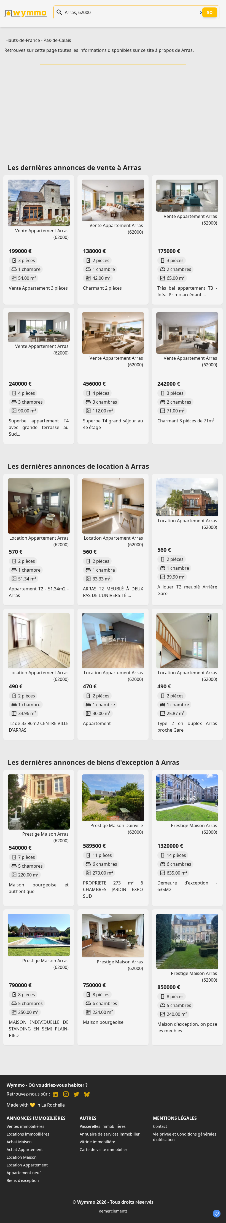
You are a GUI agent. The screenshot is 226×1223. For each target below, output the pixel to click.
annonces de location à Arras (101, 466)
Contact (160, 1126)
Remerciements (113, 1211)
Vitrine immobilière (97, 1141)
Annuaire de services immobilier (110, 1134)
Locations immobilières (28, 1134)
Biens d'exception (23, 1180)
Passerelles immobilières (103, 1126)
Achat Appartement (25, 1149)
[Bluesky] (87, 1094)
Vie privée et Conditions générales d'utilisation (184, 1136)
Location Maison (22, 1157)
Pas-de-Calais (57, 40)
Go (210, 12)
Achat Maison (19, 1141)
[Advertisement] (114, 112)
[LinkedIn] (55, 1094)
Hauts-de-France (23, 40)
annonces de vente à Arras (97, 167)
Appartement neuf (24, 1172)
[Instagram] (66, 1094)
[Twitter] (76, 1094)
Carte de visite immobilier (103, 1149)
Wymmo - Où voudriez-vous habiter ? (47, 1085)
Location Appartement (27, 1165)
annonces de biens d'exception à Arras (116, 762)
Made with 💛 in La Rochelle (36, 1105)
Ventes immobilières (25, 1126)
